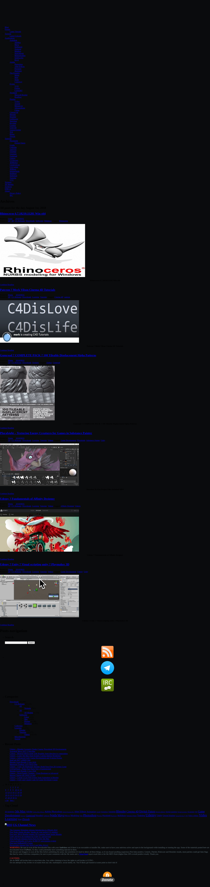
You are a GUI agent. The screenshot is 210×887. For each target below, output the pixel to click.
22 (11, 795)
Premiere (18, 69)
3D (12, 221)
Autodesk (13, 40)
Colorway (18, 82)
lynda (53, 815)
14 (9, 793)
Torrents (8, 34)
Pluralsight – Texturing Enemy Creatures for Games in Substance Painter (46, 433)
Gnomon (13, 154)
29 (11, 798)
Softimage (18, 47)
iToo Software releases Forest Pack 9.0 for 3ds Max (29, 839)
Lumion (13, 125)
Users (10, 219)
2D (9, 221)
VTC (12, 180)
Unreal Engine (15, 130)
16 (13, 793)
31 (16, 798)
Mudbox (18, 51)
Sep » (12, 800)
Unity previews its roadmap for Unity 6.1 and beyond (30, 837)
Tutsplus (13, 178)
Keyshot (13, 123)
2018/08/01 (19, 219)
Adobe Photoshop (53, 811)
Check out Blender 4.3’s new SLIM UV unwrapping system (33, 841)
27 (6, 798)
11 (18, 790)
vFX (186, 816)
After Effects (80, 811)
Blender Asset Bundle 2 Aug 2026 (23, 762)
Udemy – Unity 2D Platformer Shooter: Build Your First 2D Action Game (38, 767)
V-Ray (17, 101)
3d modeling (9, 812)
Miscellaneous (20, 737)
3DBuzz (13, 169)
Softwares (39, 221)
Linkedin (13, 147)
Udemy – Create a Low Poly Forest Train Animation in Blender (34, 778)
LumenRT (18, 91)
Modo (17, 75)
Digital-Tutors (20, 143)
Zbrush (12, 136)
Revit (17, 60)
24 (16, 795)
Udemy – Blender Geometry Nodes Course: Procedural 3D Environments (38, 749)
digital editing (160, 812)
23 (13, 795)
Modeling (75, 815)
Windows (48, 221)
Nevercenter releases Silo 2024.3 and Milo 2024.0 (29, 845)
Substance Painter (93, 440)
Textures (8, 182)
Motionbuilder (20, 56)
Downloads (30, 221)
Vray (20, 819)
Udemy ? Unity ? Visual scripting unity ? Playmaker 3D (34, 564)
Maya (17, 45)
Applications (10, 38)
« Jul (7, 800)
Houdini (13, 117)
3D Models (9, 184)
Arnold (17, 104)
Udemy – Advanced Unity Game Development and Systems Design (36, 758)
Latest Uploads (15, 36)
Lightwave (14, 119)
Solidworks (19, 58)
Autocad (18, 49)
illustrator (18, 71)
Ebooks (22, 730)
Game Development (68, 440)
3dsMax (18, 42)
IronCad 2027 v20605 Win (20, 760)
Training (141, 815)
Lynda (12, 145)
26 (21, 795)
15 (11, 793)
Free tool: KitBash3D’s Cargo (21, 843)
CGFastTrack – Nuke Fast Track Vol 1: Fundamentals (30, 769)
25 (18, 795)
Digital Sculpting (182, 812)
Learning (35, 297)
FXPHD (13, 152)
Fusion (17, 88)
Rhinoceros (63, 221)
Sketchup (13, 121)
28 (9, 798)
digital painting (171, 812)
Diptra (10, 295)
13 (6, 793)
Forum (7, 29)
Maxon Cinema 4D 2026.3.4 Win (22, 775)
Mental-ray (19, 106)
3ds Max (20, 811)
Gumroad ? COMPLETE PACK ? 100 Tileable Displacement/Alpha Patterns (48, 355)
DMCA (8, 189)
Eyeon (12, 84)
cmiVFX (13, 150)
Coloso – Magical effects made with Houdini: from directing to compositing (39, 754)
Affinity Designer (67, 506)
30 (13, 798)
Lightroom (46, 816)
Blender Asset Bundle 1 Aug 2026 (23, 771)
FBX (196, 812)
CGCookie (14, 167)
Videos (50, 440)
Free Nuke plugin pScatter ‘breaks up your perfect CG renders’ (34, 832)
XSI (11, 132)
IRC (11, 195)
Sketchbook (19, 53)
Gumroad (13, 156)
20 (6, 795)
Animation (91, 811)
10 (16, 790)
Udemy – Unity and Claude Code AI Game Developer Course (34, 780)
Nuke (17, 80)
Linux (26, 717)
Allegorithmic (20, 108)
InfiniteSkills (14, 171)
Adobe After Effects (38, 812)
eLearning (191, 812)
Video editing (193, 816)
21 (9, 795)
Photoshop (19, 64)
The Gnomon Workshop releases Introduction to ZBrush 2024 (33, 830)
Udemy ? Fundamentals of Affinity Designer (27, 498)
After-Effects (20, 67)
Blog (7, 27)
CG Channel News (24, 824)
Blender (13, 115)
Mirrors (67, 816)
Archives (8, 187)
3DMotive (14, 163)
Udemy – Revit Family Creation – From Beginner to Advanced (34, 773)
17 (16, 793)
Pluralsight (14, 141)
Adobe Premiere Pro (68, 812)
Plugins (12, 99)
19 (21, 793)
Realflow (18, 97)
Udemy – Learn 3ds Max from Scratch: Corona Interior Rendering (35, 756)
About (7, 191)
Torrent (17, 739)
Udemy (12, 158)
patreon (67, 297)
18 (18, 793)
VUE (17, 86)
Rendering (114, 816)
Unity (103, 440)
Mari (16, 77)
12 (21, 790)
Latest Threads (15, 32)
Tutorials (8, 139)
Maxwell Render (21, 95)
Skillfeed (13, 174)
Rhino (12, 134)
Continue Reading (7, 285)
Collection (18, 726)
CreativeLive (15, 165)
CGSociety (14, 160)
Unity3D (13, 128)
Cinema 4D (58, 297)
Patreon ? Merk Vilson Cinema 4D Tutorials (27, 289)
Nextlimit (13, 93)
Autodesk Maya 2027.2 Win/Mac (22, 751)
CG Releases (20, 221)
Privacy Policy (15, 193)
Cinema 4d (14, 112)
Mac (26, 719)
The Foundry (15, 73)
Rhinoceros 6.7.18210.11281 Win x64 (23, 213)
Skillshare (13, 176)
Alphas (49, 363)
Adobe (12, 62)
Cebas (17, 110)
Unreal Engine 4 (180, 816)
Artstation (104, 812)
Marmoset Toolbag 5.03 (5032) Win (23, 764)
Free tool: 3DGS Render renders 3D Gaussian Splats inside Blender (36, 834)
